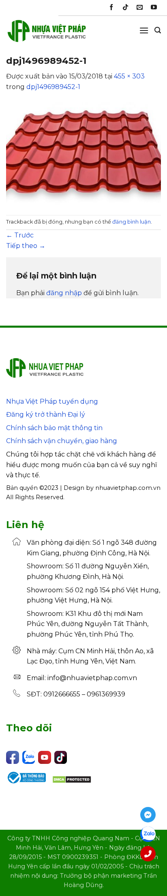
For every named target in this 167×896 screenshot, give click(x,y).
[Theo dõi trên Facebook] (111, 7)
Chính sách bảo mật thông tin (54, 428)
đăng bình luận (131, 222)
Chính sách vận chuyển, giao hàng (61, 441)
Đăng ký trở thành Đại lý (45, 414)
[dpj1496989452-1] (83, 153)
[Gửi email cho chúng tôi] (140, 7)
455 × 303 (129, 76)
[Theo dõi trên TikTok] (125, 7)
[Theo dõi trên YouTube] (154, 7)
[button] (144, 30)
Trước (20, 235)
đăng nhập (64, 293)
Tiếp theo (25, 246)
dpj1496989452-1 (53, 87)
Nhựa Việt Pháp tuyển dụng (52, 401)
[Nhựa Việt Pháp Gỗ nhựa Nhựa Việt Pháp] (46, 34)
